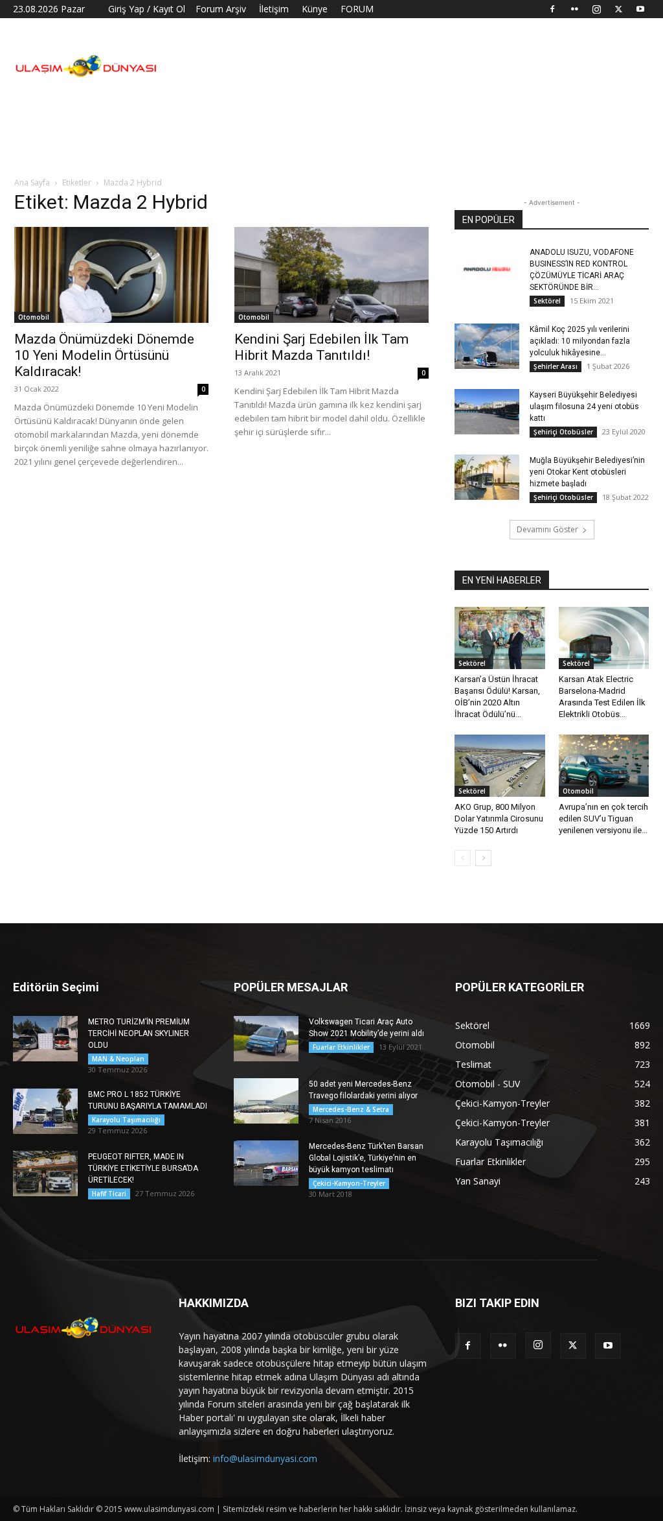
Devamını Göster (547, 529)
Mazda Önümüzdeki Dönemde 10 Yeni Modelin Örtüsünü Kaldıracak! (104, 355)
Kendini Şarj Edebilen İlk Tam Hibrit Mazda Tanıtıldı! (321, 347)
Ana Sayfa (32, 182)
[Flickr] (574, 9)
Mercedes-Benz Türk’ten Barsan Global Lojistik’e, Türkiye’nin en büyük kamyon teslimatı (366, 1158)
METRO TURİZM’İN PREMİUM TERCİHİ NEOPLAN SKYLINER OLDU (139, 1033)
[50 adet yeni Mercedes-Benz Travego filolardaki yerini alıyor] (266, 1101)
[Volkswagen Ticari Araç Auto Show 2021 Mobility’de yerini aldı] (266, 1038)
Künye (315, 9)
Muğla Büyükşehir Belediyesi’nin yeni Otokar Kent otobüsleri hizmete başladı (587, 472)
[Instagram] (596, 9)
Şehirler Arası (556, 366)
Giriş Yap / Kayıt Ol (146, 9)
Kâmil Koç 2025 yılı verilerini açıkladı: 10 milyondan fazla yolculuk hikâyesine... (580, 341)
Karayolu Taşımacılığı (126, 1119)
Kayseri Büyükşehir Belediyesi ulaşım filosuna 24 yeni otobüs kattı (584, 406)
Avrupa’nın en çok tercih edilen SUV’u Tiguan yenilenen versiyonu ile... (603, 818)
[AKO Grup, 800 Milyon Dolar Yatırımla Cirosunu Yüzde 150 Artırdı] (500, 766)
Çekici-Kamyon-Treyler (349, 1183)
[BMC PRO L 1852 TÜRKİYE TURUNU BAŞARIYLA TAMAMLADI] (45, 1111)
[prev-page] (463, 858)
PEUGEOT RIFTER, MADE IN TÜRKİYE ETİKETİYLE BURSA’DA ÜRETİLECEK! (143, 1168)
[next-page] (483, 858)
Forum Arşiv (221, 9)
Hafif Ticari (109, 1193)
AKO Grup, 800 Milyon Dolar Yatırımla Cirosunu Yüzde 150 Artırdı (499, 818)
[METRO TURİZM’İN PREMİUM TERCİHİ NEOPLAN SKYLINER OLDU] (45, 1038)
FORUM (357, 9)
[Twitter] (618, 9)
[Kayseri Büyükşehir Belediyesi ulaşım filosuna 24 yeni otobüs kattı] (487, 411)
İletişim (274, 9)
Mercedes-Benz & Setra (351, 1109)
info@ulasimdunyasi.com (265, 1458)
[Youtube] (640, 9)
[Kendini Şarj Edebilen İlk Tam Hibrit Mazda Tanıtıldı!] (331, 275)
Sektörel (547, 300)
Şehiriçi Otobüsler (563, 431)
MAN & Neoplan (118, 1058)
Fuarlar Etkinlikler (341, 1047)
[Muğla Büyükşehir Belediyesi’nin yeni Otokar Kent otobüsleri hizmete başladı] (487, 477)
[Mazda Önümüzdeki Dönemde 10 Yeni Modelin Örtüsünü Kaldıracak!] (111, 275)
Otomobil (33, 317)
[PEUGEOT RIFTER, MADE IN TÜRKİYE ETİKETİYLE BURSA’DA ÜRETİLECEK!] (45, 1173)
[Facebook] (552, 9)
